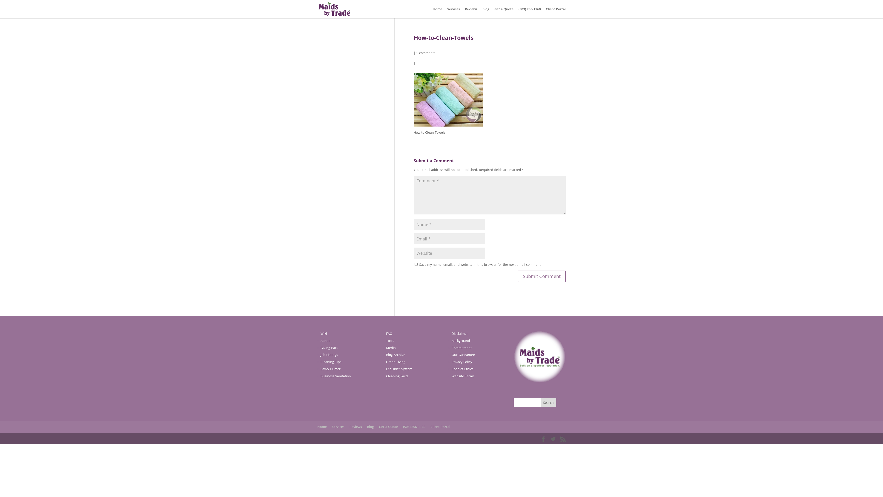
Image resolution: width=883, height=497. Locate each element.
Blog (485, 9)
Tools (390, 340)
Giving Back (329, 348)
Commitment (462, 348)
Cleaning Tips (331, 362)
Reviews (471, 9)
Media (391, 348)
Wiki (324, 333)
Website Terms (463, 376)
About (325, 340)
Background (461, 340)
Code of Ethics (462, 369)
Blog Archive (395, 355)
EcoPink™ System (399, 369)
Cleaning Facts (397, 376)
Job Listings (329, 355)
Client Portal (556, 9)
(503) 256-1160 (530, 9)
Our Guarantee (463, 355)
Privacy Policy (462, 362)
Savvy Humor (331, 369)
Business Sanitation (336, 376)
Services (453, 9)
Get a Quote (503, 9)
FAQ (389, 333)
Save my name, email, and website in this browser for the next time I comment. (480, 264)
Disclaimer (460, 333)
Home (437, 9)
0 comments (425, 53)
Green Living (395, 362)
